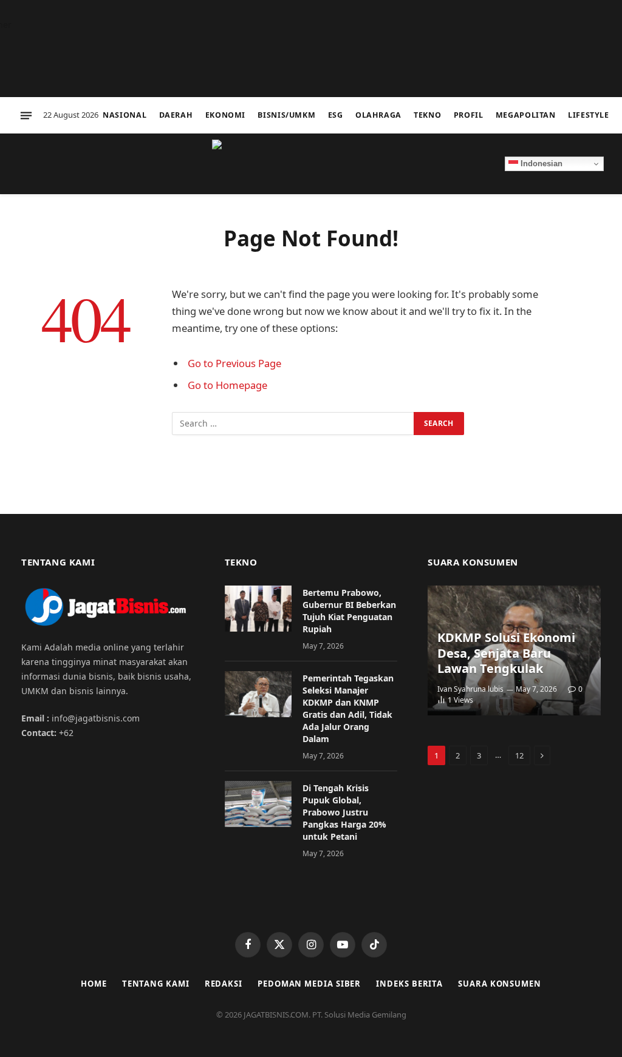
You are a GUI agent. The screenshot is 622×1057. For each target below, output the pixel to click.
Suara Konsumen (499, 983)
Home (94, 983)
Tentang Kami (156, 983)
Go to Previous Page (234, 363)
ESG (335, 115)
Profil (469, 115)
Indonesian (540, 163)
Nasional (124, 115)
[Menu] (26, 115)
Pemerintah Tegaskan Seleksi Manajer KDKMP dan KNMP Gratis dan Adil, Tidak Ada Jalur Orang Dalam (348, 708)
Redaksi (223, 983)
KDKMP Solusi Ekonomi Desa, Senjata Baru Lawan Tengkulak (506, 653)
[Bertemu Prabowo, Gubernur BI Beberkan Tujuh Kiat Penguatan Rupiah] (258, 609)
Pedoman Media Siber (309, 983)
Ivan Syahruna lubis (470, 689)
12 (519, 755)
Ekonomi (225, 115)
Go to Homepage (227, 385)
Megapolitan (526, 115)
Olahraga (378, 115)
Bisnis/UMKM (286, 115)
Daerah (176, 115)
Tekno (427, 115)
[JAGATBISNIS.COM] (311, 163)
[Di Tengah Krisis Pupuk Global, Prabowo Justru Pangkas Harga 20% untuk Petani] (258, 804)
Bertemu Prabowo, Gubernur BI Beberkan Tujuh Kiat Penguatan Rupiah (349, 611)
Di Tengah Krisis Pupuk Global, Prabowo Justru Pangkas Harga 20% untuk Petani (344, 812)
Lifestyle (588, 115)
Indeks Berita (409, 983)
